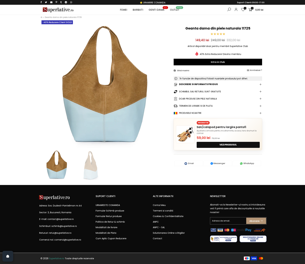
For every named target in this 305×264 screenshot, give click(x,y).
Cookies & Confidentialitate (168, 216)
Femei (123, 10)
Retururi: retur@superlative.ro (55, 232)
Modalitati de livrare (106, 227)
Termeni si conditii (163, 210)
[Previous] (46, 87)
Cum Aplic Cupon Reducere (111, 238)
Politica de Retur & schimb (110, 221)
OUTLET (176, 9)
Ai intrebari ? (256, 70)
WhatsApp (248, 163)
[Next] (166, 87)
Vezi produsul (228, 144)
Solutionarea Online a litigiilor (169, 232)
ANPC (156, 221)
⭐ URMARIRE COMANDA (152, 2)
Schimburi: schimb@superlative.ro (58, 226)
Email (191, 163)
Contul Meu (159, 205)
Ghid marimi (183, 70)
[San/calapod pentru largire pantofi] (185, 134)
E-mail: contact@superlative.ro (56, 219)
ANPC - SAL (159, 227)
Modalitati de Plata (106, 232)
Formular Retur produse (109, 216)
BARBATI (138, 10)
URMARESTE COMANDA (108, 205)
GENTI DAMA (158, 9)
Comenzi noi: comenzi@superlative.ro (60, 239)
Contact (157, 238)
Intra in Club (218, 62)
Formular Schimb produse (110, 210)
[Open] (7, 256)
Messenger (219, 163)
